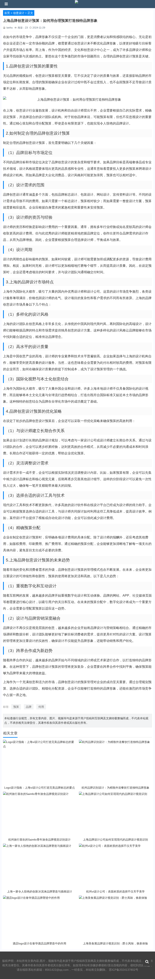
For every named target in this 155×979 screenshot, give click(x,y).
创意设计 (18, 13)
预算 (16, 706)
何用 (41, 706)
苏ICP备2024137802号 (123, 969)
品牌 (28, 706)
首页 (7, 13)
